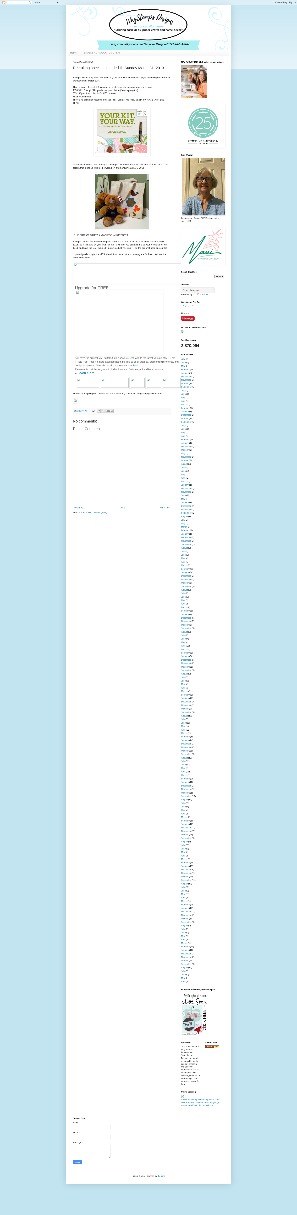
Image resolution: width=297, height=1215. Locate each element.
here (135, 365)
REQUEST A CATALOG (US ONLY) (101, 52)
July (183, 359)
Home (73, 52)
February (185, 369)
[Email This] (99, 411)
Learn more (86, 373)
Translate (204, 294)
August (184, 464)
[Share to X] (105, 411)
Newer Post (79, 508)
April (183, 401)
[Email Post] (93, 411)
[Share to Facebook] (108, 411)
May (183, 366)
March (184, 404)
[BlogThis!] (102, 411)
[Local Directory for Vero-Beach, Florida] (212, 1047)
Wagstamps (186, 306)
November (186, 380)
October (185, 383)
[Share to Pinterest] (112, 411)
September (186, 387)
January (185, 373)
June (183, 362)
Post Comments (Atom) (96, 512)
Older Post (165, 508)
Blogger (161, 1176)
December (186, 376)
